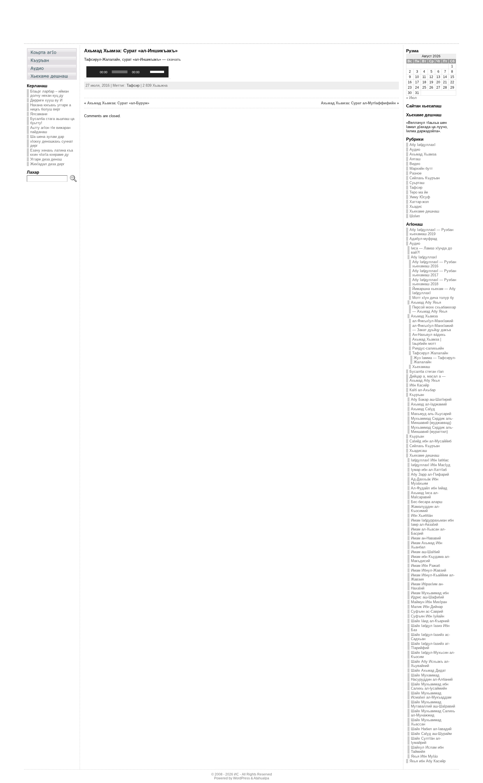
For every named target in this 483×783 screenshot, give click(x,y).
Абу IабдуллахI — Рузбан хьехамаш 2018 (434, 282)
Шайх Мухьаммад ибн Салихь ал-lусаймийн (429, 686)
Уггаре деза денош (46, 159)
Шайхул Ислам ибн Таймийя (427, 749)
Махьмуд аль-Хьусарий (431, 414)
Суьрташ (416, 183)
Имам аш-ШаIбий (425, 552)
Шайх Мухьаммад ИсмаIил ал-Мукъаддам (431, 695)
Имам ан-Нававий (426, 538)
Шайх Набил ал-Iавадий (431, 729)
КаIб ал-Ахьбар (422, 390)
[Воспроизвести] (93, 72)
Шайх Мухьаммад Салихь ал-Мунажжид (433, 713)
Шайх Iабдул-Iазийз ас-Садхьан (430, 637)
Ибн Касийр (419, 385)
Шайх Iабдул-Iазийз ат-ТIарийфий (430, 646)
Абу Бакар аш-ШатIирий (431, 399)
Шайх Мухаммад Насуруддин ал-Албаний (432, 677)
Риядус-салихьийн (428, 348)
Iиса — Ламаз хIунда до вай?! (431, 250)
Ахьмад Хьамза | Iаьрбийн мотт (426, 341)
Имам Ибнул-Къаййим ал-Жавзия (432, 577)
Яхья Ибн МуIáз (424, 756)
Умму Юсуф (419, 197)
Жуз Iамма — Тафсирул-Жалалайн (435, 360)
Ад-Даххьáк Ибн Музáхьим (424, 481)
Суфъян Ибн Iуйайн (427, 616)
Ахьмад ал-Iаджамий (429, 404)
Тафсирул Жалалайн (430, 353)
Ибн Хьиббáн (422, 515)
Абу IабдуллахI (422, 145)
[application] (127, 71)
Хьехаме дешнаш (424, 211)
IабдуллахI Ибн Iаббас (430, 460)
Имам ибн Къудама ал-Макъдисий (430, 559)
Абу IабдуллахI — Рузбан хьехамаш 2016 (434, 264)
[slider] (158, 71)
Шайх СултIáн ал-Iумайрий (426, 740)
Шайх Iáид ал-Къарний (430, 621)
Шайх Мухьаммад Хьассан (426, 722)
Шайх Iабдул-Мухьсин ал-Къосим (433, 654)
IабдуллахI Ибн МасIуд (430, 465)
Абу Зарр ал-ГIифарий (430, 474)
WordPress (241, 778)
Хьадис (415, 206)
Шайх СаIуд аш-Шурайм (431, 734)
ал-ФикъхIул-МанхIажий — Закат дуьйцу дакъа (432, 328)
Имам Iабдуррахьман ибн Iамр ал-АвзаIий (432, 522)
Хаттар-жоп (419, 202)
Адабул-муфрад (423, 239)
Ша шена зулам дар (47, 137)
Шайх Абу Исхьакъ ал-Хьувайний (430, 663)
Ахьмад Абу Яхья (426, 302)
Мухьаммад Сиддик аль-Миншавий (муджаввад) (432, 420)
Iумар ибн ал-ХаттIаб (429, 470)
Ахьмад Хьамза (422, 154)
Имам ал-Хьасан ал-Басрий (428, 531)
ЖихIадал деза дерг (47, 164)
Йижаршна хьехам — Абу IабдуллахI (434, 291)
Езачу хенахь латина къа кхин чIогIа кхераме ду (51, 152)
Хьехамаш (421, 367)
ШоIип (414, 216)
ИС (236, 774)
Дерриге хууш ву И (46, 100)
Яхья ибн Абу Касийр (427, 761)
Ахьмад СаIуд (423, 409)
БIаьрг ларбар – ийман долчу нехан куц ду (49, 93)
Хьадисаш (418, 451)
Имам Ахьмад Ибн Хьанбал (426, 545)
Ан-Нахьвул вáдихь (429, 334)
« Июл (411, 98)
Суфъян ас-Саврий (427, 611)
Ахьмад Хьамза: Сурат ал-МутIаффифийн (358, 103)
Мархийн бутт (421, 168)
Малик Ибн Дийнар (427, 607)
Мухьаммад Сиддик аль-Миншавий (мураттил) (432, 429)
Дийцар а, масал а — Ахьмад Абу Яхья (427, 378)
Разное (415, 173)
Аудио (414, 149)
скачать (174, 59)
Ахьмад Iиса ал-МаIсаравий (425, 495)
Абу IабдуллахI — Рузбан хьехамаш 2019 (431, 232)
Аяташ (414, 159)
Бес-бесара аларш (426, 502)
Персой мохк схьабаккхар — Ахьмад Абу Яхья (434, 309)
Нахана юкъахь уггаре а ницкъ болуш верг (50, 107)
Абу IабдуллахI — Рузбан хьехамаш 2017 (434, 273)
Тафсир (133, 85)
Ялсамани (38, 114)
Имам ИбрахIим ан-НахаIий (427, 586)
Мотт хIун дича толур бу (433, 298)
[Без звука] (145, 72)
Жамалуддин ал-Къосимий (425, 508)
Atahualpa (261, 778)
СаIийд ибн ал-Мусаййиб (430, 441)
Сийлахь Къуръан (424, 178)
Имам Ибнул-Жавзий (428, 570)
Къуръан (416, 395)
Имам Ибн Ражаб (425, 565)
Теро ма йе (418, 192)
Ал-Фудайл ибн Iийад (429, 488)
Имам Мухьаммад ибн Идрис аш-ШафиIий (430, 595)
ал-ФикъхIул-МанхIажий (432, 321)
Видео (414, 164)
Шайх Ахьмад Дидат (428, 670)
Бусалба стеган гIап (426, 371)
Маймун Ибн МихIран (429, 602)
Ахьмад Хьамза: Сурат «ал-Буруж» (118, 103)
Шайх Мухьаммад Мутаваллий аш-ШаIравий (433, 704)
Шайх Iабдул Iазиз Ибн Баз (430, 628)
